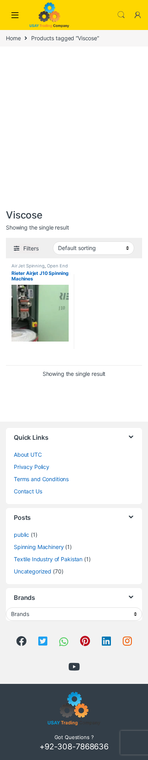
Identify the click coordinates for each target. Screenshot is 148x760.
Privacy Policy (31, 466)
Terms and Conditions (41, 479)
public (21, 534)
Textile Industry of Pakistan (48, 559)
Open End (57, 266)
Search (121, 15)
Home (13, 38)
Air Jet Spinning (28, 266)
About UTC (28, 454)
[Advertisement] (74, 129)
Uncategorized (32, 571)
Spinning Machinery (39, 546)
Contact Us (28, 491)
